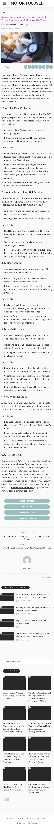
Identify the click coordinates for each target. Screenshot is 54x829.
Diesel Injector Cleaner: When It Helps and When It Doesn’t (14, 696)
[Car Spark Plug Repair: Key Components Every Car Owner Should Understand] (39, 774)
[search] (50, 3)
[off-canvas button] (4, 3)
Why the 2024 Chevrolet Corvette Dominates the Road (27, 548)
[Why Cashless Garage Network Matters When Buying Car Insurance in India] (7, 597)
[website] (4, 577)
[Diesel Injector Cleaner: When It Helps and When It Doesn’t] (14, 683)
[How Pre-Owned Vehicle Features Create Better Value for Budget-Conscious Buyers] (39, 743)
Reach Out (21, 823)
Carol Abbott (10, 25)
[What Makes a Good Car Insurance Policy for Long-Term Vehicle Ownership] (14, 743)
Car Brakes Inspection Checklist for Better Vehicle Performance (12, 787)
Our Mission (32, 823)
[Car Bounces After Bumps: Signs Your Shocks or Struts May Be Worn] (7, 636)
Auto (4, 12)
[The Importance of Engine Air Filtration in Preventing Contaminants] (7, 610)
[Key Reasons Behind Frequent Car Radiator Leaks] (7, 623)
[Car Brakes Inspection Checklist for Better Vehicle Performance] (14, 774)
